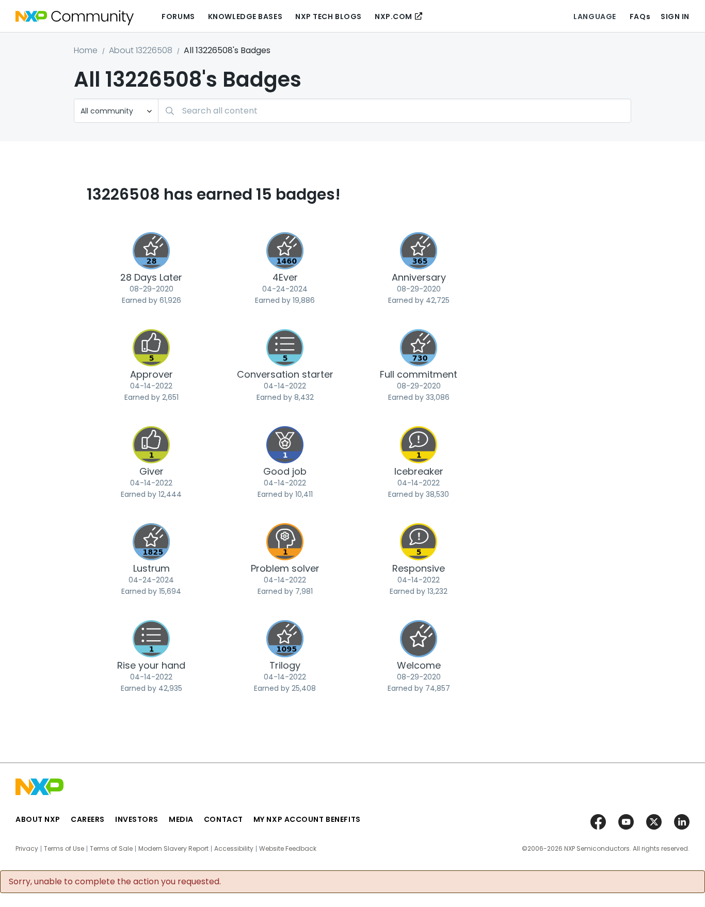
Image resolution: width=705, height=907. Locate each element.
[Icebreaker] (418, 444)
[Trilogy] (284, 638)
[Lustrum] (151, 541)
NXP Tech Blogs (328, 16)
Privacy (26, 849)
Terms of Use (64, 849)
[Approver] (151, 347)
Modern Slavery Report (173, 849)
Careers (88, 819)
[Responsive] (418, 541)
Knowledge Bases (245, 16)
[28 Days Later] (151, 250)
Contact (223, 819)
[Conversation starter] (284, 347)
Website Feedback (287, 849)
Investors (136, 819)
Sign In (675, 16)
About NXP (37, 819)
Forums (178, 16)
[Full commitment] (418, 347)
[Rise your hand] (151, 638)
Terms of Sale (111, 849)
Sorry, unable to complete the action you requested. (115, 881)
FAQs (640, 16)
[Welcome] (418, 638)
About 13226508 (140, 50)
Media (181, 819)
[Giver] (151, 444)
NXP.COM (393, 16)
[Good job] (284, 444)
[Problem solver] (284, 541)
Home (86, 50)
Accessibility (233, 849)
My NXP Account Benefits (307, 819)
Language (594, 16)
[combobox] (394, 111)
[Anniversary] (418, 250)
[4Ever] (284, 250)
